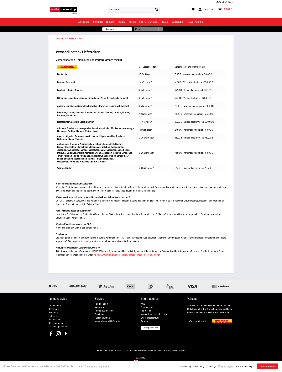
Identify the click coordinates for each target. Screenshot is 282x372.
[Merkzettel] (193, 9)
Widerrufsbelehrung (150, 317)
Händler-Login (101, 303)
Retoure (144, 321)
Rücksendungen (55, 323)
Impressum (146, 310)
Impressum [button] (104, 366)
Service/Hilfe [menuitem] (225, 2)
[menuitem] (134, 9)
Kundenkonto (54, 305)
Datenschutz (147, 307)
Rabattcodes (54, 319)
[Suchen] (156, 9)
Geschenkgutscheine (58, 326)
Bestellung (53, 309)
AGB (143, 303)
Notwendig (186, 366)
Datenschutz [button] (91, 366)
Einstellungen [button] (225, 366)
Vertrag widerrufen (150, 328)
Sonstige (212, 366)
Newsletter (100, 307)
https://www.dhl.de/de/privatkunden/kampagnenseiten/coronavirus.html (127, 254)
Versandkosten (135, 350)
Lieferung (52, 316)
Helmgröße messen (104, 310)
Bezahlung (53, 312)
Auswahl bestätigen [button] (245, 366)
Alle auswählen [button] (267, 366)
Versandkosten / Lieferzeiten (108, 321)
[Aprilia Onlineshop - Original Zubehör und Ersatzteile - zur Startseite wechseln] (63, 10)
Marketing (199, 366)
